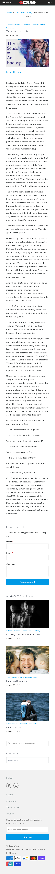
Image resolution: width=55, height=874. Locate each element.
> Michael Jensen (13, 24)
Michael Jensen (13, 72)
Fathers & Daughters (16, 681)
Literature (10, 28)
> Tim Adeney (11, 677)
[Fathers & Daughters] (27, 673)
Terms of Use (12, 807)
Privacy (10, 813)
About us (11, 801)
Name (9, 541)
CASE (16, 846)
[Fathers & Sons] (27, 720)
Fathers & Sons (13, 727)
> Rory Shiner (11, 724)
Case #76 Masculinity (31, 631)
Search (9, 794)
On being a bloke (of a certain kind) (23, 634)
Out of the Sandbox (27, 849)
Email (9, 553)
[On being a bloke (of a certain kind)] (27, 627)
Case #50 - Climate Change (34, 24)
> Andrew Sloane (13, 631)
